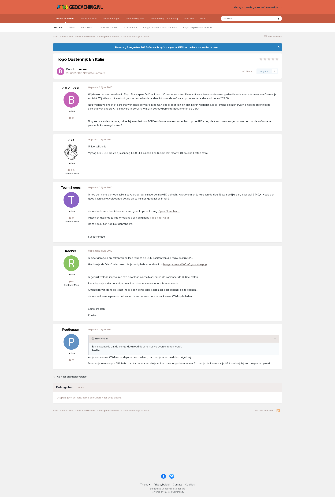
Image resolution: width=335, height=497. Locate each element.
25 (72, 360)
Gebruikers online (108, 27)
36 (72, 118)
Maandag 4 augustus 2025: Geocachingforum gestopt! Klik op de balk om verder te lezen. (167, 47)
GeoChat (189, 18)
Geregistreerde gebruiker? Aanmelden (257, 7)
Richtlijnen (86, 27)
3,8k (72, 170)
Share (248, 71)
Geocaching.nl (111, 18)
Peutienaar (70, 329)
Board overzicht (65, 18)
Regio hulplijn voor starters (197, 27)
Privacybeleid (162, 484)
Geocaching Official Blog (164, 18)
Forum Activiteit (89, 18)
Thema (144, 484)
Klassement (130, 27)
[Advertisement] (158, 444)
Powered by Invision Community (167, 492)
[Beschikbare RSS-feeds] (278, 410)
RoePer (70, 251)
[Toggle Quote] (93, 338)
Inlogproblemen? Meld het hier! (160, 27)
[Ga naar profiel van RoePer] (71, 263)
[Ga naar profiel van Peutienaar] (71, 342)
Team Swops (71, 187)
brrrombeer (71, 87)
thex (70, 140)
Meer (203, 18)
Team (72, 27)
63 (72, 218)
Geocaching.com (135, 18)
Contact (177, 484)
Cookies (190, 484)
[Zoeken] (278, 18)
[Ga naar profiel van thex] (71, 152)
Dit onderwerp (262, 18)
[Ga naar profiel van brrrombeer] (60, 71)
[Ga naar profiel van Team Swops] (71, 200)
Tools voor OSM (159, 217)
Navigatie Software (94, 72)
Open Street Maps (169, 211)
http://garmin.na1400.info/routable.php (185, 264)
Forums (58, 27)
